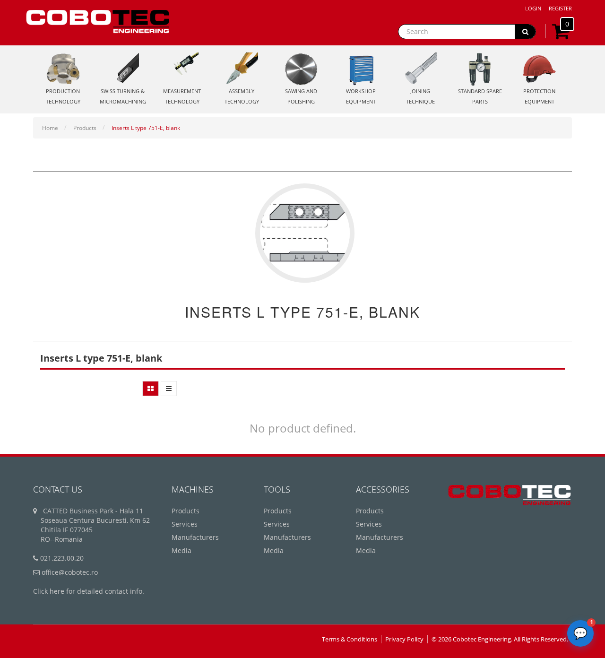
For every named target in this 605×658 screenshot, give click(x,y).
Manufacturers (195, 537)
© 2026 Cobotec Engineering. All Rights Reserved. (500, 639)
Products (84, 128)
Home (50, 128)
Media (181, 550)
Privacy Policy (404, 639)
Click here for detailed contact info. (88, 591)
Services (185, 523)
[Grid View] (150, 388)
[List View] (169, 388)
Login (533, 8)
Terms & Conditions (349, 639)
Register (560, 8)
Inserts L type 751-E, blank (146, 128)
